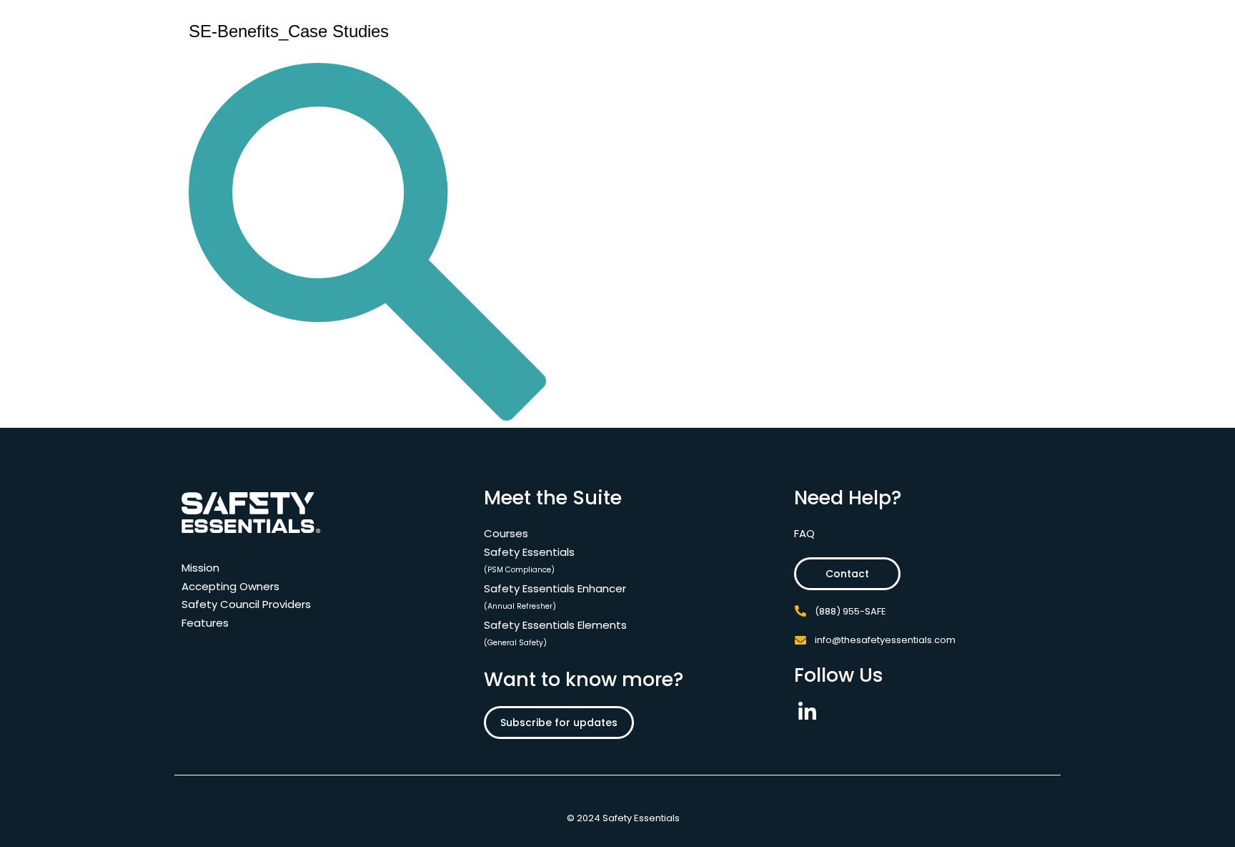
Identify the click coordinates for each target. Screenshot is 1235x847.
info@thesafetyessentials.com (885, 640)
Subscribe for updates (559, 722)
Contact (847, 574)
